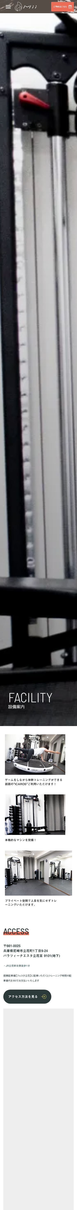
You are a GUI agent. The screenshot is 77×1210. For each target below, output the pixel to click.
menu (8, 7)
